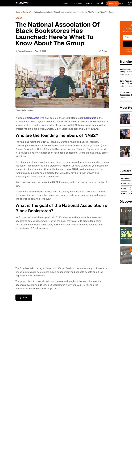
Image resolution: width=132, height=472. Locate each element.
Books (25, 12)
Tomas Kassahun (25, 51)
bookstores (90, 117)
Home (17, 12)
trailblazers (33, 117)
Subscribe (113, 3)
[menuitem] (99, 3)
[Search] (102, 3)
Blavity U (125, 188)
